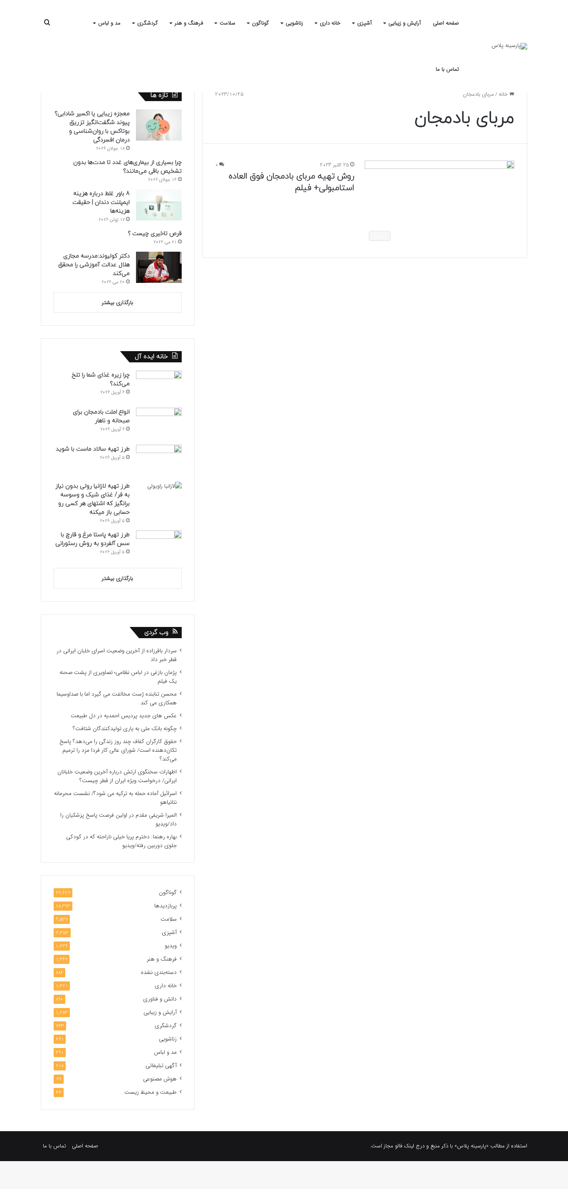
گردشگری (147, 23)
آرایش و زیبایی (404, 23)
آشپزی (364, 23)
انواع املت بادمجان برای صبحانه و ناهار (101, 416)
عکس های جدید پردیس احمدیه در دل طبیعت (124, 715)
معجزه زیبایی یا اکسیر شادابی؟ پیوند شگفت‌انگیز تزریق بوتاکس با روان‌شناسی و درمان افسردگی (92, 127)
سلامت (227, 23)
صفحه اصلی (446, 23)
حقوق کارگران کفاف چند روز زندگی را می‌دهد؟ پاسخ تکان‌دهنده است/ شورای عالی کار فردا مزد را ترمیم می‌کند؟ (118, 750)
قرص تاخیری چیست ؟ (155, 234)
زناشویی (294, 23)
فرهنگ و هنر (189, 23)
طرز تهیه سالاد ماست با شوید (93, 449)
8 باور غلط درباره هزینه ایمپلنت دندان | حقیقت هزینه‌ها (101, 202)
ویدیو (171, 945)
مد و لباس (109, 23)
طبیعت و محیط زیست (150, 1092)
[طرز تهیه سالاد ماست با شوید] (159, 460)
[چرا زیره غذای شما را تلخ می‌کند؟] (159, 386)
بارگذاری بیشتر (117, 302)
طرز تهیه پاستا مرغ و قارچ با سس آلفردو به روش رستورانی (92, 539)
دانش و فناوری (160, 999)
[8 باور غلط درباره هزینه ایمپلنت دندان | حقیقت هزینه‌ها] (159, 204)
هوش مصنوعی (160, 1079)
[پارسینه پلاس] (509, 46)
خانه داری (330, 23)
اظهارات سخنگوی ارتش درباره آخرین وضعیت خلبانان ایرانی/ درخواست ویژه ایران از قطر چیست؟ (117, 776)
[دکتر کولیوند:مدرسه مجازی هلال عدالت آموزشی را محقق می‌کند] (159, 267)
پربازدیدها (165, 906)
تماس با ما (447, 69)
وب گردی (156, 632)
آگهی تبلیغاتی (161, 1065)
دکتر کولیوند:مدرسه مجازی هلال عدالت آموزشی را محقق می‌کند (94, 264)
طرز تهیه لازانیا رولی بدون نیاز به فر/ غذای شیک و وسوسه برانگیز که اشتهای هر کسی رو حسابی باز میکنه (92, 499)
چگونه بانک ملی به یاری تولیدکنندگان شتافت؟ (125, 728)
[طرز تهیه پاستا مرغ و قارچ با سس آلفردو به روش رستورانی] (159, 546)
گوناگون (260, 23)
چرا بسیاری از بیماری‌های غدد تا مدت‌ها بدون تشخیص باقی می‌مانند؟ (127, 167)
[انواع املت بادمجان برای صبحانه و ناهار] (159, 423)
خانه (504, 94)
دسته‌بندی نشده (159, 972)
